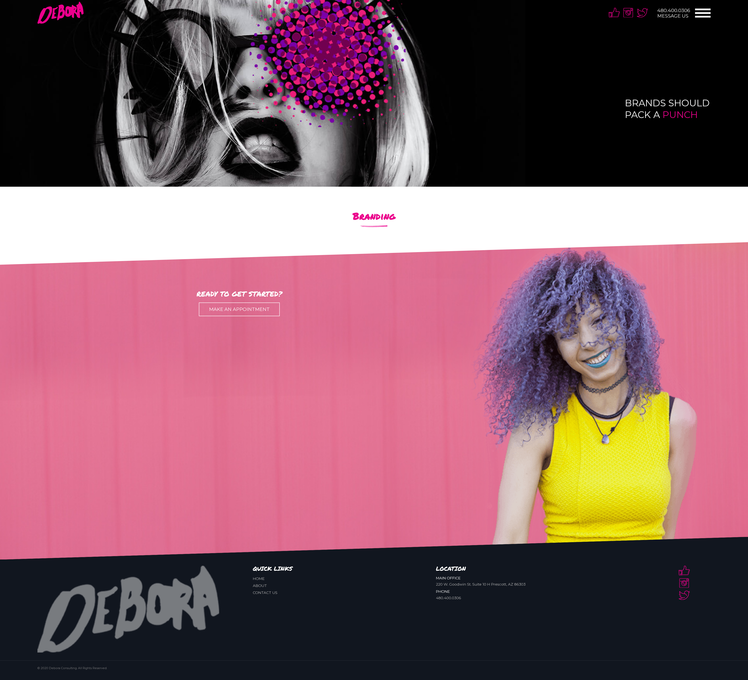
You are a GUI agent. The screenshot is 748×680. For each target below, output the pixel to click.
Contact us (265, 592)
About (260, 585)
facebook (614, 12)
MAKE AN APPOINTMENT (239, 309)
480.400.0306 (673, 10)
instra (628, 12)
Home (259, 578)
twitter (642, 12)
